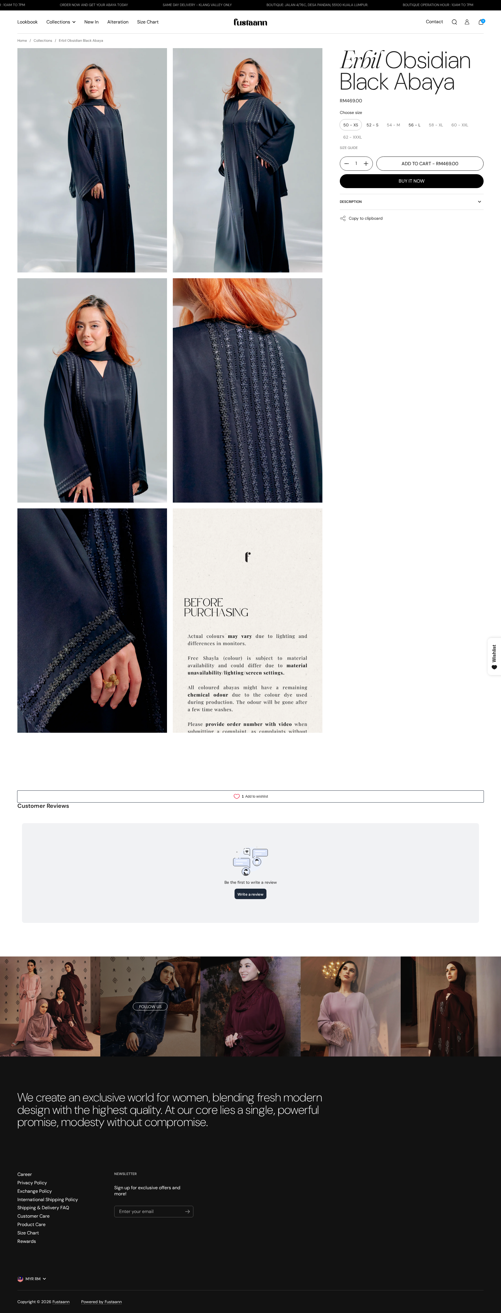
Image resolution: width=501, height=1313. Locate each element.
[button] (454, 22)
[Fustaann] (250, 22)
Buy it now (411, 181)
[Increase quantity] (368, 163)
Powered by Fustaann (101, 1301)
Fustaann (61, 1301)
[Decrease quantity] (344, 163)
